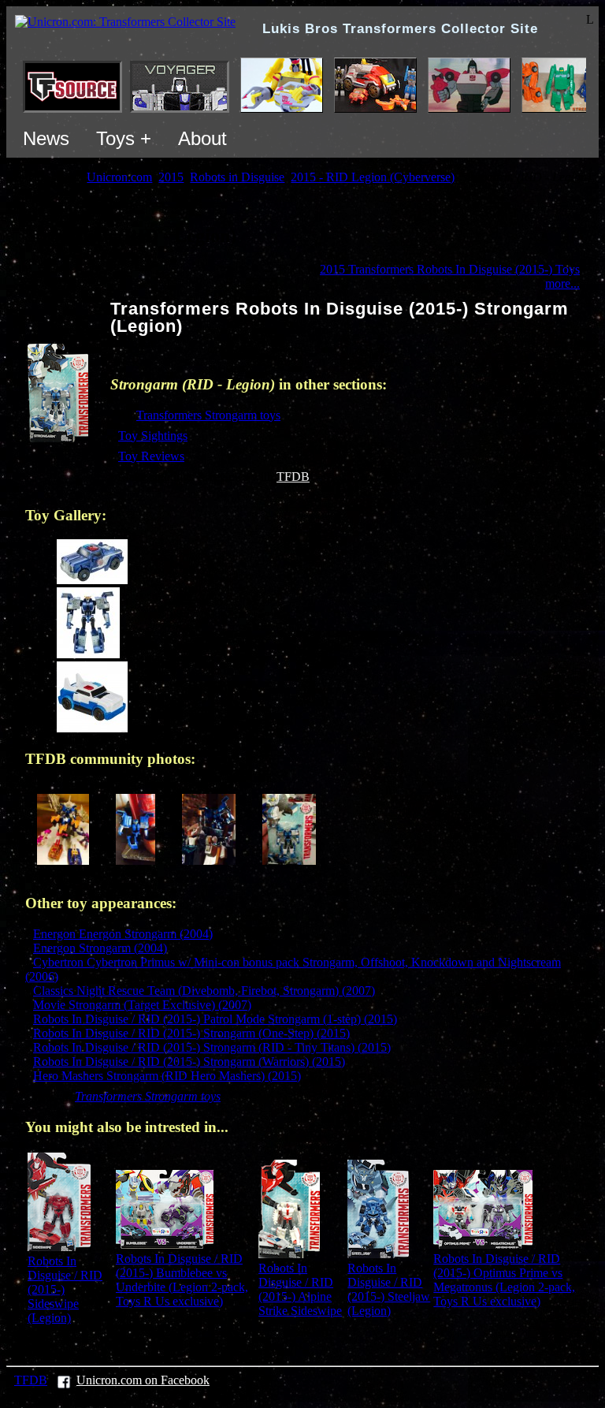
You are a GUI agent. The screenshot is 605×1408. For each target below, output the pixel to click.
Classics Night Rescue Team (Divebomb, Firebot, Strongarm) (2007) (204, 990)
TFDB (293, 476)
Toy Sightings (152, 435)
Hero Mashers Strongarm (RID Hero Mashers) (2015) (167, 1075)
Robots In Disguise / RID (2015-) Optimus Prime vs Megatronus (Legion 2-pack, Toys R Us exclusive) (504, 1280)
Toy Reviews (151, 456)
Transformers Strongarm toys (208, 415)
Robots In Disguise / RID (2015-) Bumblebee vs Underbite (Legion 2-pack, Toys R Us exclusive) (182, 1280)
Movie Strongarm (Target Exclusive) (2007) (142, 1004)
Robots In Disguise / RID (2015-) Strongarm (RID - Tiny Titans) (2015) (212, 1047)
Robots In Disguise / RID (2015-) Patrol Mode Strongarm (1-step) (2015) (215, 1019)
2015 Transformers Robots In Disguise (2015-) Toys (450, 269)
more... (562, 283)
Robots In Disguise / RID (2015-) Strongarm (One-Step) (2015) (191, 1033)
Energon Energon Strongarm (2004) (123, 934)
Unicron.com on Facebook (143, 1380)
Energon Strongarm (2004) (100, 948)
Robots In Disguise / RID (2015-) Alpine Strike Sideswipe (300, 1289)
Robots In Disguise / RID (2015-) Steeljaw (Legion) (388, 1289)
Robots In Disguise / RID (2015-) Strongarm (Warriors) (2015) (189, 1061)
